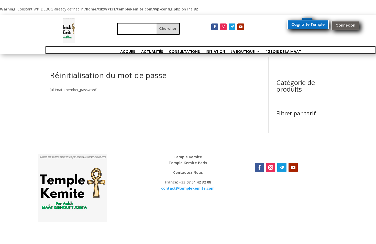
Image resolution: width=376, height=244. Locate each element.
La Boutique (243, 51)
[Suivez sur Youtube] (240, 26)
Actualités (152, 51)
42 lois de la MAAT (283, 51)
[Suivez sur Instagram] (223, 26)
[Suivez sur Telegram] (232, 26)
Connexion (345, 25)
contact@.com (188, 188)
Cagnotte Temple (308, 24)
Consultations (184, 51)
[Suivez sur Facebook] (214, 26)
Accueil (128, 51)
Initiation (215, 51)
